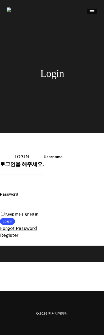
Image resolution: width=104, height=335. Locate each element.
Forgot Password (18, 228)
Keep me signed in (21, 214)
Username (53, 157)
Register (9, 235)
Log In (7, 221)
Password (9, 194)
